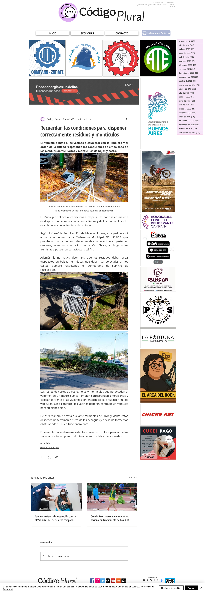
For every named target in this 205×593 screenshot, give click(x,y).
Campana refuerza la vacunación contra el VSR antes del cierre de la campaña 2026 (55, 518)
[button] (87, 33)
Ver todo (133, 477)
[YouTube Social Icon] (113, 580)
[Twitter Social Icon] (102, 580)
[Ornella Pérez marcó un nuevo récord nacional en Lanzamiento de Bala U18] (112, 497)
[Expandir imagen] (84, 301)
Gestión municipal (49, 447)
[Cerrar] (201, 588)
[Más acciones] (126, 119)
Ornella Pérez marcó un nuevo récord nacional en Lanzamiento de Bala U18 (110, 518)
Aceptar (191, 587)
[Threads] (108, 580)
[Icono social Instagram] (97, 580)
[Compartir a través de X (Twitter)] (49, 457)
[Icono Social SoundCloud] (118, 580)
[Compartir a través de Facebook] (41, 457)
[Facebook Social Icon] (92, 580)
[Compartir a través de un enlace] (56, 457)
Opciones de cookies (171, 587)
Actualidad (45, 443)
